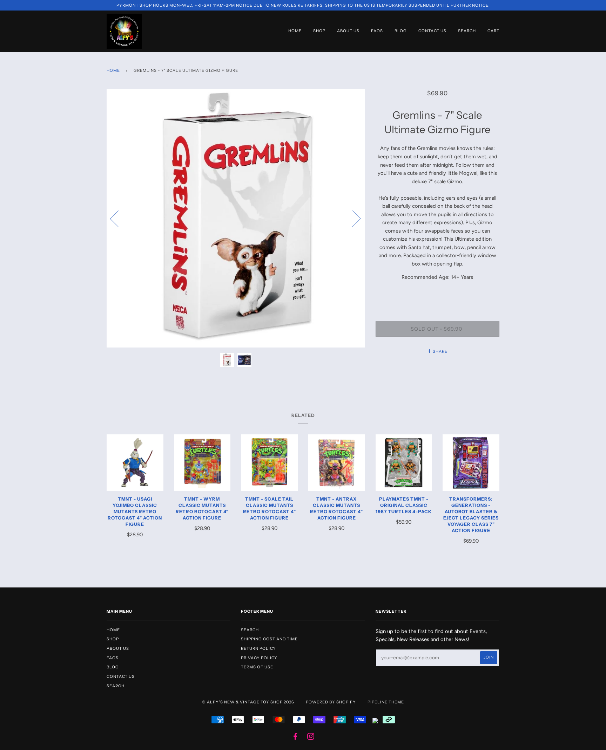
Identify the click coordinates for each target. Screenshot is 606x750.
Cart (493, 30)
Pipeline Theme (386, 702)
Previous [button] (118, 218)
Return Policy (258, 648)
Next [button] (352, 218)
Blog (401, 30)
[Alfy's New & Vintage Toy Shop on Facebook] (295, 737)
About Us (348, 30)
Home (295, 30)
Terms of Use (257, 667)
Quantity (437, 292)
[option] (236, 218)
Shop (319, 30)
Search (467, 30)
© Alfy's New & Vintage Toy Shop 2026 (248, 702)
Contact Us (432, 30)
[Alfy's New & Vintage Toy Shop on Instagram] (311, 737)
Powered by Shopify (331, 702)
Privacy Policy (259, 657)
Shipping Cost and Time (269, 639)
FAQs (377, 30)
